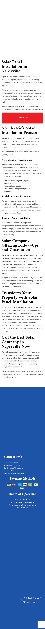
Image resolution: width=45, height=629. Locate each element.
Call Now (22, 118)
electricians (31, 355)
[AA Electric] (22, 23)
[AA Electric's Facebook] (21, 548)
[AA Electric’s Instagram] (23, 548)
